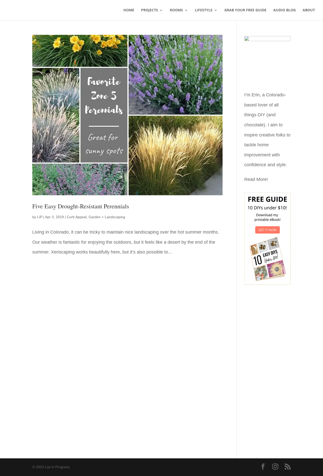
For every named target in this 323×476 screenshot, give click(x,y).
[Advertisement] (267, 368)
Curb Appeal (77, 217)
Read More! (256, 179)
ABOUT (309, 10)
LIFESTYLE (203, 10)
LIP (39, 217)
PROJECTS (149, 10)
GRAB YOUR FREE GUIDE (245, 10)
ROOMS (176, 10)
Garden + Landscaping (107, 217)
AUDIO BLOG (284, 10)
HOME (128, 10)
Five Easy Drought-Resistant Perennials (80, 206)
